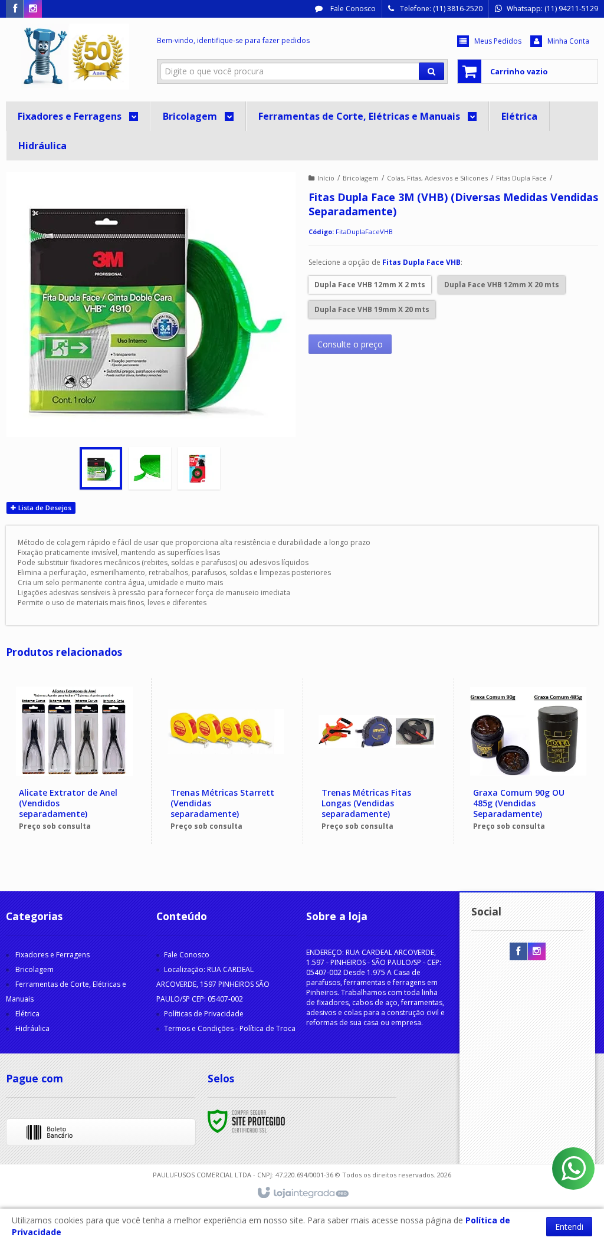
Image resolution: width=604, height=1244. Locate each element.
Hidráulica (32, 1028)
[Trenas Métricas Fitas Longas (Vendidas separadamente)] (377, 761)
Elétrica (27, 1014)
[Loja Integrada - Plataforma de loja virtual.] (302, 1193)
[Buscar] (431, 71)
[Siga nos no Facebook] (15, 9)
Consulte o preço (350, 344)
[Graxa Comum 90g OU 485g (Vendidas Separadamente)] (528, 761)
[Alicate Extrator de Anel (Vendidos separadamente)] (74, 761)
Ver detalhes (80, 794)
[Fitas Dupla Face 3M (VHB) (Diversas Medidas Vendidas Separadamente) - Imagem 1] (101, 468)
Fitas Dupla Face (521, 177)
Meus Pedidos (497, 41)
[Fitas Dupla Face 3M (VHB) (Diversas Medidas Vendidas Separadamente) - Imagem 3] (199, 468)
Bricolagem (361, 177)
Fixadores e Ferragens (52, 955)
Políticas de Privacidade (204, 1014)
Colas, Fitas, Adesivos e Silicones (437, 177)
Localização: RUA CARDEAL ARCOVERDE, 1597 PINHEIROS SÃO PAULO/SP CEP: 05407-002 (213, 984)
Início (325, 177)
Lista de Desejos (44, 507)
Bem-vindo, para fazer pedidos (233, 40)
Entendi (569, 1226)
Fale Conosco (352, 9)
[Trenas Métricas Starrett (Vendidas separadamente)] (226, 761)
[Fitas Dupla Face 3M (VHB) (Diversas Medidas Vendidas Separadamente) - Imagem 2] (150, 468)
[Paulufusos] (75, 57)
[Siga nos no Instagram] (33, 9)
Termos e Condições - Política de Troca (230, 1028)
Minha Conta (568, 41)
